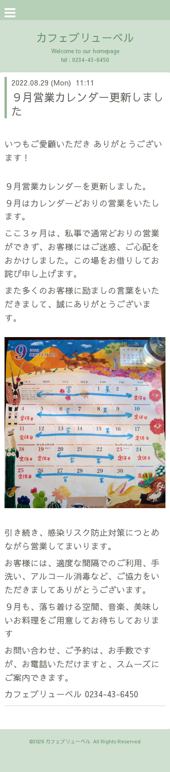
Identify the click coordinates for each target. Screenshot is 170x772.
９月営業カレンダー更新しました (87, 104)
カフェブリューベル (85, 37)
